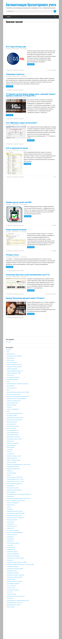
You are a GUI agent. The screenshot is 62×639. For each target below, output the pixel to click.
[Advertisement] (31, 35)
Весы (8, 390)
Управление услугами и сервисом (15, 575)
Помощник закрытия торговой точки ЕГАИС (19, 202)
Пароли (9, 475)
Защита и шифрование (13, 409)
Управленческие (11, 579)
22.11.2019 (16, 97)
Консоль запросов (11, 428)
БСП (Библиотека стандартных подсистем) (17, 383)
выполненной (49, 294)
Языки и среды (10, 606)
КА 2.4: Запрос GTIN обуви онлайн (16, 46)
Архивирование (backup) (13, 377)
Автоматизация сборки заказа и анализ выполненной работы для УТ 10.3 (28, 274)
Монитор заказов (11, 445)
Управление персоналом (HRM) (15, 568)
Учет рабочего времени (13, 589)
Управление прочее (12, 570)
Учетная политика (11, 594)
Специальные (10, 538)
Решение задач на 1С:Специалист (15, 517)
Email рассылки (11, 353)
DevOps (9, 349)
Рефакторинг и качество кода (14, 515)
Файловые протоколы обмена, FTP (16, 596)
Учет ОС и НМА (11, 587)
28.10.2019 (16, 150)
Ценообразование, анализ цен (14, 602)
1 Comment (23, 124)
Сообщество (10, 536)
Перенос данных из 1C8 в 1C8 (14, 477)
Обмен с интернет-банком (13, 460)
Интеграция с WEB (11, 415)
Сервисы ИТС (10, 528)
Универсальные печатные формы (15, 558)
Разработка (10, 509)
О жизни (9, 451)
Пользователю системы (13, 487)
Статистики (10, 545)
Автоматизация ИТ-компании (14, 364)
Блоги (8, 381)
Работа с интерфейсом (13, 502)
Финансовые (10, 598)
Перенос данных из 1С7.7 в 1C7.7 (15, 479)
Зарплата (9, 407)
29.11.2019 (16, 76)
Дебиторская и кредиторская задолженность (18, 396)
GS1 (49, 70)
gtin (52, 70)
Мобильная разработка (13, 443)
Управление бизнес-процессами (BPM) (17, 562)
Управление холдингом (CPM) (14, 577)
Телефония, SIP (11, 549)
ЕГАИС (54, 225)
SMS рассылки (10, 360)
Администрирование (12, 368)
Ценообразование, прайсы (13, 604)
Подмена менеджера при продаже (16, 229)
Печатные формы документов (14, 483)
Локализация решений (12, 434)
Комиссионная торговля (13, 426)
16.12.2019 (16, 48)
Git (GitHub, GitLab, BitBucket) (14, 356)
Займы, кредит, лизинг (12, 402)
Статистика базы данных (13, 543)
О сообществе (10, 453)
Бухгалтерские (10, 385)
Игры (8, 411)
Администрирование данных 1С (15, 370)
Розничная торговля (12, 519)
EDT (8, 351)
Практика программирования (14, 490)
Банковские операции (12, 379)
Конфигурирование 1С (12, 430)
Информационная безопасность (15, 417)
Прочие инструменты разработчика (16, 500)
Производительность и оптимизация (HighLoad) (19, 494)
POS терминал (10, 358)
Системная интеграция (13, 530)
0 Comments (24, 48)
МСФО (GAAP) (10, 447)
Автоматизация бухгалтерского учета (31, 4)
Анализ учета (10, 375)
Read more (31, 64)
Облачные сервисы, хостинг (14, 456)
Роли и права (10, 521)
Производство (10, 496)
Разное (9, 507)
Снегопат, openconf (12, 534)
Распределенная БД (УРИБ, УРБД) (15, 513)
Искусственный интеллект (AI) (14, 419)
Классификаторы (11, 424)
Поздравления (10, 485)
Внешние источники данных (14, 394)
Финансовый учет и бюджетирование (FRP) (18, 600)
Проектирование (11, 492)
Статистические (11, 547)
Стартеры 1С (10, 541)
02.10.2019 (16, 256)
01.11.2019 (16, 124)
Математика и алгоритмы (13, 436)
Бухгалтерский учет (12, 387)
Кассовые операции (12, 422)
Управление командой (12, 566)
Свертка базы (10, 524)
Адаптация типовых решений (14, 366)
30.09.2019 (16, 276)
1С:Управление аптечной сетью (15, 74)
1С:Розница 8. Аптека (12, 255)
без (55, 176)
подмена (54, 250)
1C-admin (9, 48)
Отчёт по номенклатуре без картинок (17, 148)
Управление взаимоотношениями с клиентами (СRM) (20, 564)
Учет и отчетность (11, 585)
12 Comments (24, 204)
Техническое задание (12, 551)
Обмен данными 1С (12, 458)
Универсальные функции (13, 555)
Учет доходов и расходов (13, 583)
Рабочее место (11, 504)
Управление (10, 70)
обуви (54, 70)
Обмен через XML (11, 462)
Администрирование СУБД (13, 373)
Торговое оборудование (13, 553)
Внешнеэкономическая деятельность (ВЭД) (18, 392)
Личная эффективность (13, 432)
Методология (10, 441)
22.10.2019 (16, 231)
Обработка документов (13, 466)
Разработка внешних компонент (15, 511)
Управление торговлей (18, 70)
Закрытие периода (11, 404)
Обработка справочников (13, 468)
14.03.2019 (16, 300)
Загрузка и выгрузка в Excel (14, 400)
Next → (10, 342)
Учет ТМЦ (9, 592)
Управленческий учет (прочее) (14, 581)
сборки (54, 294)
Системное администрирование (15, 532)
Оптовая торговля (11, 473)
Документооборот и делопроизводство (16, 398)
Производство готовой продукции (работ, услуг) (19, 498)
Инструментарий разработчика (14, 413)
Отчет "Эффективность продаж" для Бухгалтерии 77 (21, 122)
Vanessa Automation (12, 362)
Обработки (9, 470)
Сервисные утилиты (12, 526)
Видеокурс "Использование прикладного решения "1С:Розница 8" (25, 298)
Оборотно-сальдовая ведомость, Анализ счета (18, 464)
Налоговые (10, 449)
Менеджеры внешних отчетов (14, 439)
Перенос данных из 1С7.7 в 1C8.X (15, 481)
